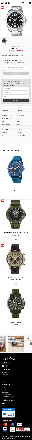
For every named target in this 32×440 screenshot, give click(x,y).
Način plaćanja (5, 390)
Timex (28, 338)
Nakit (3, 377)
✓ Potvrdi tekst (16, 73)
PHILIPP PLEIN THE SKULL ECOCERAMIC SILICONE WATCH (16, 233)
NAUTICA (16, 188)
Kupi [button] (16, 195)
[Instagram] (6, 366)
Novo (3, 379)
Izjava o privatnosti (6, 394)
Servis (3, 403)
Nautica (11, 338)
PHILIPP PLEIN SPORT (16, 322)
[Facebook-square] (3, 366)
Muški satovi (5, 374)
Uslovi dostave (5, 392)
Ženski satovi (5, 372)
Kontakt (3, 405)
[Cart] (30, 2)
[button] (26, 2)
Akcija (3, 381)
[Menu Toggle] (23, 2)
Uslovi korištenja (6, 388)
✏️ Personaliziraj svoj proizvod (12, 60)
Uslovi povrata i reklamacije (8, 396)
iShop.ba (16, 438)
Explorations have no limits (14, 340)
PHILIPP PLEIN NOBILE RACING (16, 277)
